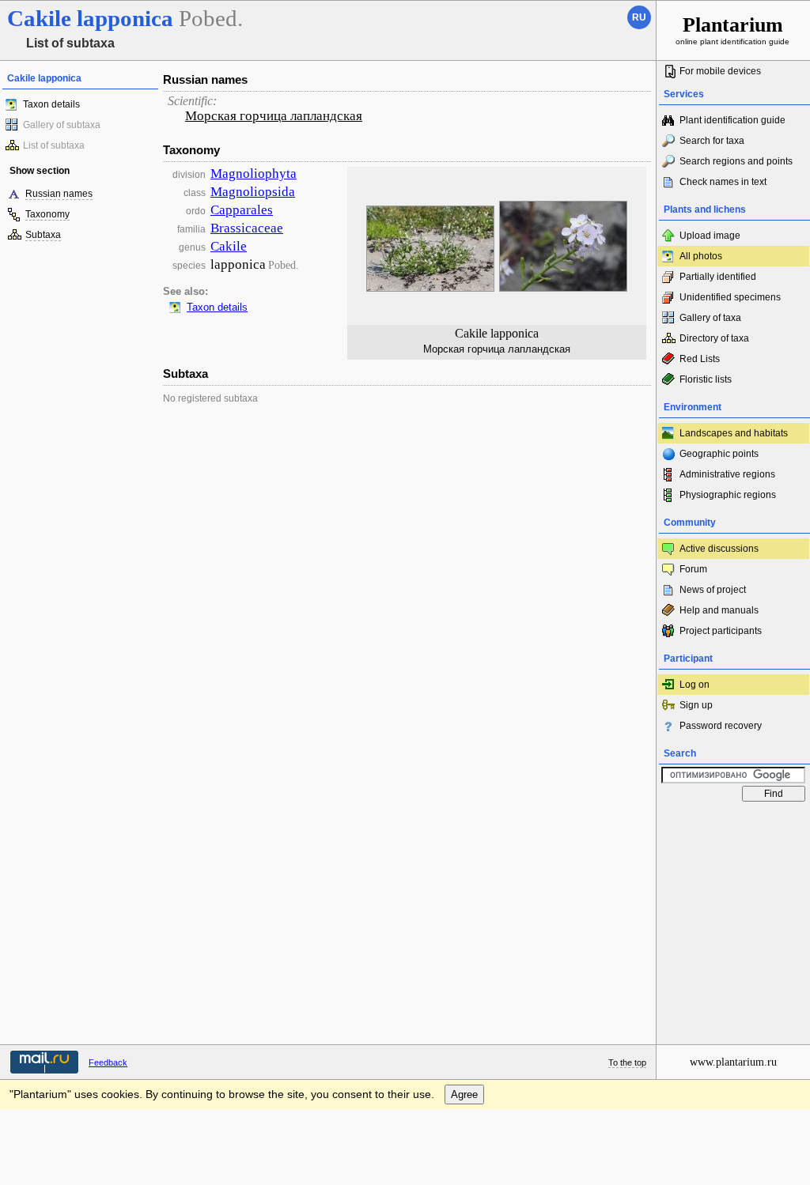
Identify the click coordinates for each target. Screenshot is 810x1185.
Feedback (108, 1062)
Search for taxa (711, 140)
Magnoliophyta (253, 173)
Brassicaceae (246, 228)
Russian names (59, 193)
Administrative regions (727, 474)
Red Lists (699, 358)
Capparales (241, 209)
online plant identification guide (732, 29)
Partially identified (717, 276)
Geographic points (719, 453)
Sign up (696, 705)
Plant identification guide (732, 120)
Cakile (228, 246)
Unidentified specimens (730, 297)
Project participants (720, 630)
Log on (694, 684)
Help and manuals (719, 610)
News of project (712, 589)
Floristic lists (705, 379)
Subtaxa (43, 234)
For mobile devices (720, 71)
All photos (700, 256)
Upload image (709, 235)
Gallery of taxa (710, 317)
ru (639, 17)
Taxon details (51, 104)
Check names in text (722, 181)
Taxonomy (47, 214)
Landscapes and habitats (733, 433)
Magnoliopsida (252, 191)
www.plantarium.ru (733, 1062)
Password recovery (720, 725)
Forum (693, 569)
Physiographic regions (727, 494)
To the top (627, 1062)
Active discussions (719, 548)
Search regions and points (736, 161)
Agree (464, 1094)
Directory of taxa (714, 338)
